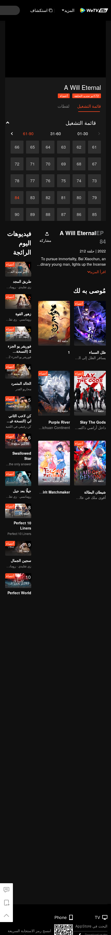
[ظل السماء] (90, 323)
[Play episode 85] (94, 214)
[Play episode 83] (32, 197)
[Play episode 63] (63, 147)
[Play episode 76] (48, 180)
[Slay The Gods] (90, 393)
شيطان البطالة (95, 492)
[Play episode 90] (17, 214)
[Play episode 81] (63, 197)
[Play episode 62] (79, 147)
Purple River (59, 422)
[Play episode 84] (17, 197)
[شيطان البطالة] (90, 463)
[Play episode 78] (17, 180)
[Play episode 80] (79, 197)
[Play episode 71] (32, 163)
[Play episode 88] (48, 214)
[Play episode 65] (32, 147)
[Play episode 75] (63, 180)
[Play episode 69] (63, 163)
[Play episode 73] (94, 180)
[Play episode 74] (79, 180)
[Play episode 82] (48, 197)
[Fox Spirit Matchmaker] (54, 463)
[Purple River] (54, 393)
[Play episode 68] (79, 163)
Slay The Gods (93, 422)
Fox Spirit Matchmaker (50, 492)
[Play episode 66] (17, 147)
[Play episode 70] (48, 163)
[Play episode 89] (32, 214)
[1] (54, 323)
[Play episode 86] (79, 214)
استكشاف (38, 10)
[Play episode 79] (94, 197)
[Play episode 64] (48, 147)
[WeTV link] (94, 10)
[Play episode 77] (32, 180)
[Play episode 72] (17, 163)
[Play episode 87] (63, 214)
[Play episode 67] (94, 163)
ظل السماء (97, 352)
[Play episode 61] (94, 147)
